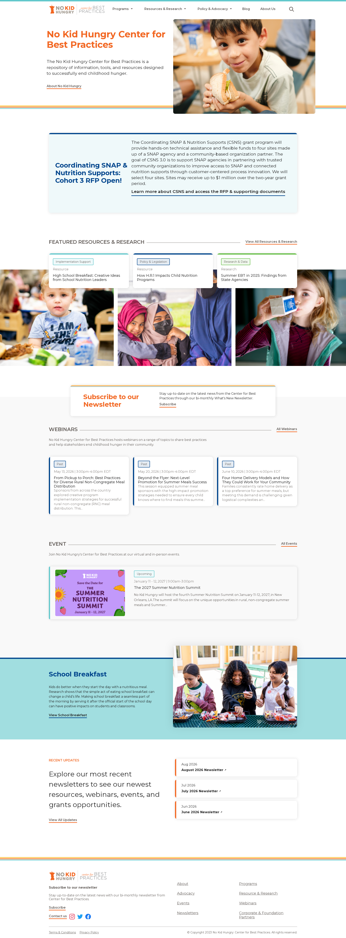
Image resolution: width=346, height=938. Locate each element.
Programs (248, 883)
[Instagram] (72, 917)
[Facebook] (88, 917)
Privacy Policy (89, 932)
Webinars (247, 903)
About (182, 883)
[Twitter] (80, 917)
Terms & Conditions (62, 932)
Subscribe (57, 907)
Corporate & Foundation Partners (261, 915)
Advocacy (186, 893)
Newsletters (187, 913)
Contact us (58, 916)
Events (183, 903)
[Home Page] (77, 9)
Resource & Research (258, 893)
